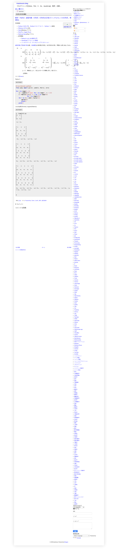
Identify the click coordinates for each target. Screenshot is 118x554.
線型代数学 (44, 200)
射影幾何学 (76, 417)
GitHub (76, 24)
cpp (75, 77)
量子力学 (76, 498)
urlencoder (76, 327)
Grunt (75, 121)
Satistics (76, 276)
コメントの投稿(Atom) (20, 249)
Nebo (19, 30)
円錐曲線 (76, 382)
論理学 (75, 504)
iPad (75, 140)
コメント (77, 30)
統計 (75, 458)
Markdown (76, 188)
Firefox (75, 103)
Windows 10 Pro (22, 28)
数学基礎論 (76, 430)
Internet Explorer (78, 135)
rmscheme (76, 269)
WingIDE (76, 347)
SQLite (75, 297)
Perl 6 (75, 230)
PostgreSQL (77, 237)
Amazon (76, 40)
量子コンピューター (79, 497)
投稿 (76, 28)
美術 (75, 475)
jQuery (75, 149)
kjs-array (76, 156)
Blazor (75, 61)
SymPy (37, 200)
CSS (75, 79)
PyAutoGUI (76, 250)
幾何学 (75, 394)
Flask (75, 105)
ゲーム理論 (76, 357)
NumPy (76, 216)
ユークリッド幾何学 (79, 368)
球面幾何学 (76, 398)
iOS (75, 138)
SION (75, 292)
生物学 (75, 437)
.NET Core (76, 36)
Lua (75, 181)
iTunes (75, 144)
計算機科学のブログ (79, 15)
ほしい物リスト (19, 9)
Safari (75, 274)
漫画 (75, 488)
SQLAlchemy (77, 295)
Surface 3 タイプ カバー (36, 26)
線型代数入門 (19, 45)
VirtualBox (76, 332)
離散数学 (76, 495)
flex (75, 107)
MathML (76, 191)
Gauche (76, 110)
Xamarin (76, 348)
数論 (75, 431)
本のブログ (76, 12)
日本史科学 (76, 467)
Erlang (75, 96)
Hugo (75, 128)
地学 (75, 447)
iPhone (76, 142)
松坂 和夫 (25, 45)
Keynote (76, 151)
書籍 (75, 422)
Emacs (21, 76)
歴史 (75, 502)
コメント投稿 (77, 359)
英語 (75, 380)
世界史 (75, 433)
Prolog (75, 246)
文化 (75, 481)
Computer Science (78, 75)
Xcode (75, 350)
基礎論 (75, 393)
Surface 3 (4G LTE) (23, 26)
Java (75, 146)
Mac (75, 183)
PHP (75, 232)
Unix (75, 325)
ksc (75, 165)
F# (74, 98)
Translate (78, 538)
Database (76, 86)
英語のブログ (77, 19)
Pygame (76, 251)
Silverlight (76, 288)
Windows (76, 343)
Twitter (75, 318)
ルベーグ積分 (77, 370)
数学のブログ (77, 13)
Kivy (75, 154)
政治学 (75, 435)
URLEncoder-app (78, 329)
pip (75, 236)
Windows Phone (78, 345)
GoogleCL (76, 119)
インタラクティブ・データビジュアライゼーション (35, 42)
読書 (75, 463)
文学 (75, 482)
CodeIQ (76, 71)
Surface (76, 301)
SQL (75, 294)
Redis (75, 266)
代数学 (75, 442)
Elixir (75, 91)
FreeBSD (76, 109)
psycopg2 (76, 248)
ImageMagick (77, 131)
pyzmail (76, 262)
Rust (75, 273)
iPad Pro (20, 32)
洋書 (75, 493)
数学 (40, 200)
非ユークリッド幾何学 (79, 470)
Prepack (76, 241)
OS (75, 221)
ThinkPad (76, 310)
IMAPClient (77, 133)
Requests (76, 267)
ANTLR (76, 43)
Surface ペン (48, 26)
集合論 (75, 421)
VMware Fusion (78, 336)
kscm (75, 168)
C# (75, 68)
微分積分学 (76, 472)
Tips (75, 313)
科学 (75, 387)
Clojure (76, 70)
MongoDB (76, 202)
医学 (75, 378)
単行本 (75, 445)
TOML (75, 315)
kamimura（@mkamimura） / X (81, 22)
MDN (75, 198)
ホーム (43, 247)
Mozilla (76, 204)
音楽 (75, 384)
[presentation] (68, 52)
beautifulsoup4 (77, 57)
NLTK (75, 211)
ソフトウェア (77, 363)
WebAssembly (77, 340)
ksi (75, 172)
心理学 (75, 424)
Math (75, 190)
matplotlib (76, 195)
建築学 (75, 407)
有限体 (75, 490)
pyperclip (76, 255)
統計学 (75, 460)
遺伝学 (75, 377)
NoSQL (76, 214)
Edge (75, 89)
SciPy (75, 285)
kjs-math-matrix (77, 158)
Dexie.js (76, 87)
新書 (75, 426)
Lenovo (76, 174)
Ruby (75, 271)
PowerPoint (77, 239)
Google (76, 116)
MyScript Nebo (22, 34)
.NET (75, 34)
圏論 (75, 405)
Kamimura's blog (22, 3)
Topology (76, 317)
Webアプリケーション (79, 341)
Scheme (76, 280)
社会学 (75, 419)
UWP (75, 331)
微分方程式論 (77, 474)
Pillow (75, 234)
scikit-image (77, 283)
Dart (75, 84)
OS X (75, 223)
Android (76, 41)
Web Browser (77, 338)
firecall (75, 101)
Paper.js (76, 227)
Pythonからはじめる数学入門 (29, 38)
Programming (28, 200)
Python (33, 200)
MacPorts (76, 186)
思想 (75, 415)
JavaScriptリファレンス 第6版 (29, 40)
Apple (75, 47)
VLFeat (76, 334)
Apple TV (76, 49)
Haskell (76, 123)
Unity (75, 324)
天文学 (75, 454)
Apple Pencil (27, 32)
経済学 (75, 400)
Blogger (76, 63)
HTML (75, 124)
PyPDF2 (76, 253)
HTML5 (76, 126)
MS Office (76, 205)
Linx (75, 177)
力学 (75, 500)
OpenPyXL (76, 220)
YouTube (76, 352)
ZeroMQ (76, 354)
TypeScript (76, 320)
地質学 (75, 449)
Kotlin (75, 163)
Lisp (75, 179)
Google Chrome (78, 117)
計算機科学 (76, 401)
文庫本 (75, 484)
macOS (76, 184)
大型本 (75, 444)
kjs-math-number (78, 160)
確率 (75, 391)
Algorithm (76, 38)
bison (75, 59)
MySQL (76, 209)
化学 (75, 385)
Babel (75, 54)
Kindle (75, 153)
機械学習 (76, 396)
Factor (75, 100)
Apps (75, 20)
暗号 (75, 371)
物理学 (75, 479)
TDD (75, 306)
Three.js (76, 311)
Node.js (76, 213)
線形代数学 (76, 440)
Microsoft (76, 200)
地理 (75, 451)
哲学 (75, 452)
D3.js (75, 82)
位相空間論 (76, 375)
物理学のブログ (78, 17)
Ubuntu (76, 322)
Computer (76, 73)
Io (74, 137)
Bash (75, 56)
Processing (77, 243)
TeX (75, 308)
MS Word (76, 207)
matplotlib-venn (78, 197)
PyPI (75, 257)
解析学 (75, 389)
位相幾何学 (76, 373)
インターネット (78, 356)
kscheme (76, 167)
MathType (76, 193)
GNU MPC (76, 112)
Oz (75, 225)
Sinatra (76, 290)
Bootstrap (76, 64)
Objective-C (77, 218)
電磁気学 (76, 456)
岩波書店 (33, 45)
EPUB (75, 94)
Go (75, 114)
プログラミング (78, 364)
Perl (75, 228)
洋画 (75, 491)
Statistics (76, 299)
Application (77, 50)
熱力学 (75, 468)
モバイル (76, 366)
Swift (75, 303)
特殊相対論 (76, 461)
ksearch (76, 170)
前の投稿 (69, 247)
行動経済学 (76, 414)
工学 (75, 410)
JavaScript (76, 147)
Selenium (76, 287)
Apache (76, 45)
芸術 (75, 403)
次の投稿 (18, 247)
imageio (76, 130)
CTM (75, 80)
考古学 (75, 412)
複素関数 (76, 477)
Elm (75, 93)
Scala (75, 278)
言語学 (75, 408)
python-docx (77, 260)
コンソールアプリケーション (81, 361)
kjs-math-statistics (78, 161)
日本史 (75, 465)
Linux (75, 176)
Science (76, 281)
